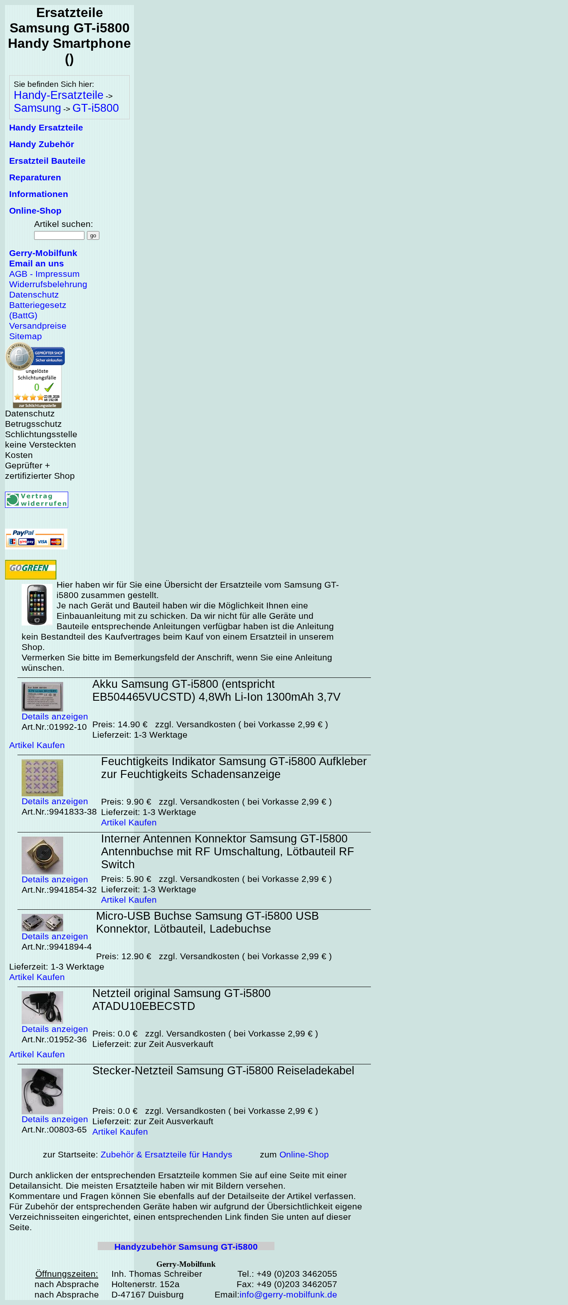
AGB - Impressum (44, 274)
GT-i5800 (95, 108)
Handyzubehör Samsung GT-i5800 (186, 1247)
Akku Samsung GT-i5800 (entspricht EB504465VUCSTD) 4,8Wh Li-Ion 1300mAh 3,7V (216, 690)
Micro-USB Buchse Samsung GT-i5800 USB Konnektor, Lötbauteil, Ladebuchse (207, 922)
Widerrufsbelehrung (48, 284)
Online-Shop (304, 1155)
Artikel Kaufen (37, 745)
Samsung (37, 108)
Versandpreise (38, 326)
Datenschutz (34, 295)
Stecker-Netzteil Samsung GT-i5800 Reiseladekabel (223, 1070)
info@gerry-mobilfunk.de (288, 1295)
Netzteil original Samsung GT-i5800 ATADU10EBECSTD (181, 999)
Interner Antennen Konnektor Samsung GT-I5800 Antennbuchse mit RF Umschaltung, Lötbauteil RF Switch (227, 851)
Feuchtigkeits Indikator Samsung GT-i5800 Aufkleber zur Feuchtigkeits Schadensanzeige (234, 768)
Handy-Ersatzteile (59, 95)
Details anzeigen (55, 716)
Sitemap (25, 336)
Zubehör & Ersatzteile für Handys (166, 1155)
